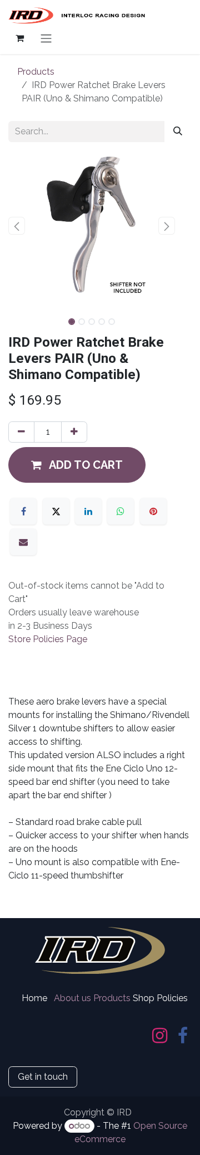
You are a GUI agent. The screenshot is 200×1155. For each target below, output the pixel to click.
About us (72, 998)
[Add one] (74, 432)
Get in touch (43, 1076)
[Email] (23, 541)
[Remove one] (21, 432)
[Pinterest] (153, 511)
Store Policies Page (47, 639)
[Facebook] (23, 511)
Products (35, 71)
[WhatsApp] (120, 511)
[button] (16, 226)
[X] (56, 511)
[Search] (178, 131)
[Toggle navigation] (46, 38)
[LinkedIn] (88, 511)
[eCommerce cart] (19, 38)
